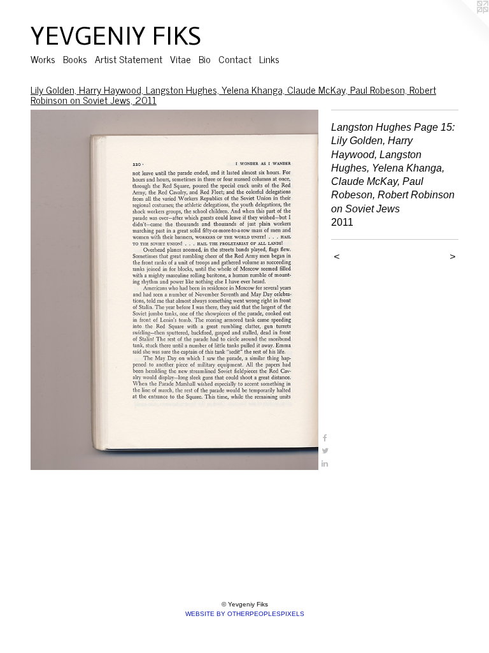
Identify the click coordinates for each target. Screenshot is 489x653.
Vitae (180, 58)
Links (269, 58)
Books (75, 58)
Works (43, 58)
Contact (235, 58)
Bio (205, 58)
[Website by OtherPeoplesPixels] (463, 25)
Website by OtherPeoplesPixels (244, 613)
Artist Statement (128, 58)
